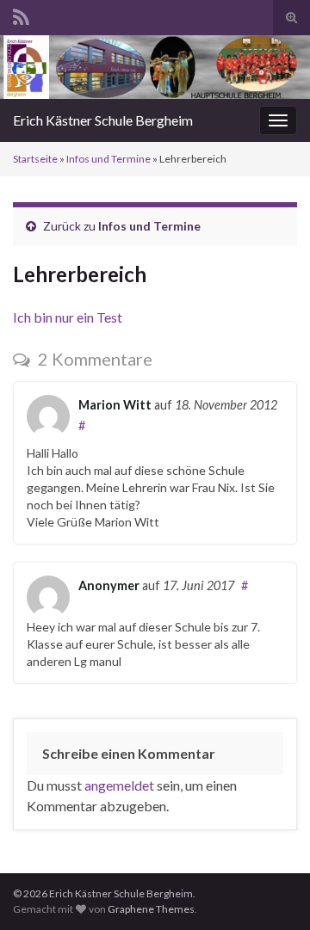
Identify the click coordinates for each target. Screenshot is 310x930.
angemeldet (119, 785)
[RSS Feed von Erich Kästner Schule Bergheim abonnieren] (21, 14)
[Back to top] (271, 891)
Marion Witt (115, 404)
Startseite (35, 158)
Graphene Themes (151, 908)
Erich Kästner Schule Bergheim (103, 120)
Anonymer (109, 585)
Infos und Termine (108, 158)
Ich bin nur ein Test (67, 317)
